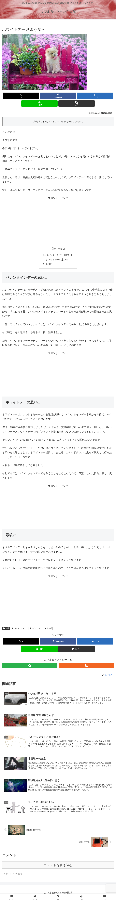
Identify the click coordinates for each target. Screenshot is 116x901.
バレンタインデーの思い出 (59, 255)
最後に (49, 264)
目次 (53, 248)
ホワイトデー (37, 628)
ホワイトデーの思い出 (57, 259)
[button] (76, 103)
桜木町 (49, 628)
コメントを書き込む (58, 865)
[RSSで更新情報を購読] (86, 665)
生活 (7, 628)
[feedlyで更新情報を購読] (29, 665)
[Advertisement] (58, 220)
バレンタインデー (21, 628)
